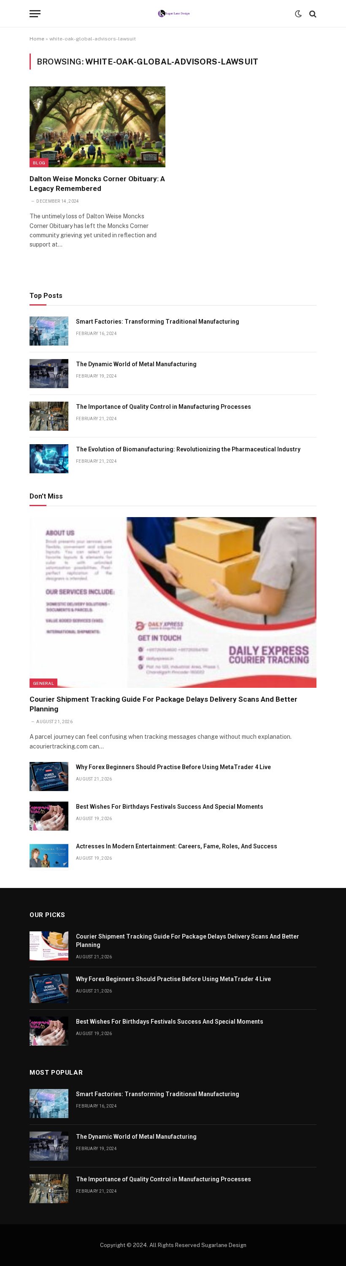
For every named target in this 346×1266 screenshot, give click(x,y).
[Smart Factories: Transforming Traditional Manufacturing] (49, 331)
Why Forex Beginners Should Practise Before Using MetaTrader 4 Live (173, 767)
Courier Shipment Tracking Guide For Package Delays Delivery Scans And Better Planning (163, 704)
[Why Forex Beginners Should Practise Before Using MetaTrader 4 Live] (49, 776)
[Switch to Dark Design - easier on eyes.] (298, 14)
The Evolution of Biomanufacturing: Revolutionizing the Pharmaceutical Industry (188, 449)
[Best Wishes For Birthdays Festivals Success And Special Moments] (49, 816)
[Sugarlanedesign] (173, 13)
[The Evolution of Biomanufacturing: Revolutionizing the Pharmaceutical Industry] (49, 458)
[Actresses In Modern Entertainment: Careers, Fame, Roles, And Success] (49, 855)
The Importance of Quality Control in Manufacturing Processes (163, 406)
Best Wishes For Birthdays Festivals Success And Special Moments (169, 806)
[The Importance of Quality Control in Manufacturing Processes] (49, 416)
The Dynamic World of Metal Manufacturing (136, 364)
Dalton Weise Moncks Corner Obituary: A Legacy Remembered (97, 183)
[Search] (312, 13)
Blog (39, 162)
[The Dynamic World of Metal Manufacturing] (49, 373)
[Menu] (35, 13)
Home (37, 39)
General (43, 683)
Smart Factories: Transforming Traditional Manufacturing (157, 321)
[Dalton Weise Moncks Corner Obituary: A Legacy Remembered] (97, 126)
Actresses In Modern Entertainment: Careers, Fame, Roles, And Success (176, 846)
